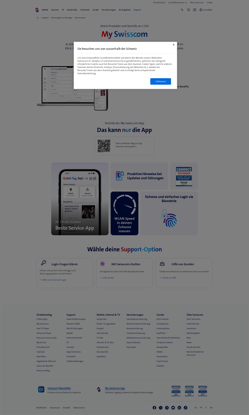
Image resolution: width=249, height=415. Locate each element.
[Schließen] (174, 45)
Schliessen (161, 81)
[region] (125, 65)
